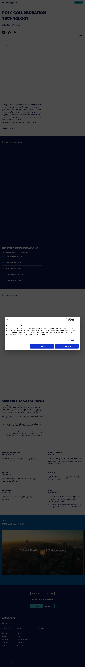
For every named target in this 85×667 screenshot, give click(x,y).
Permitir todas (67, 346)
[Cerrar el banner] (78, 319)
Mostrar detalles (70, 340)
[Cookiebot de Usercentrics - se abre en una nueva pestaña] (67, 319)
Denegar (42, 346)
